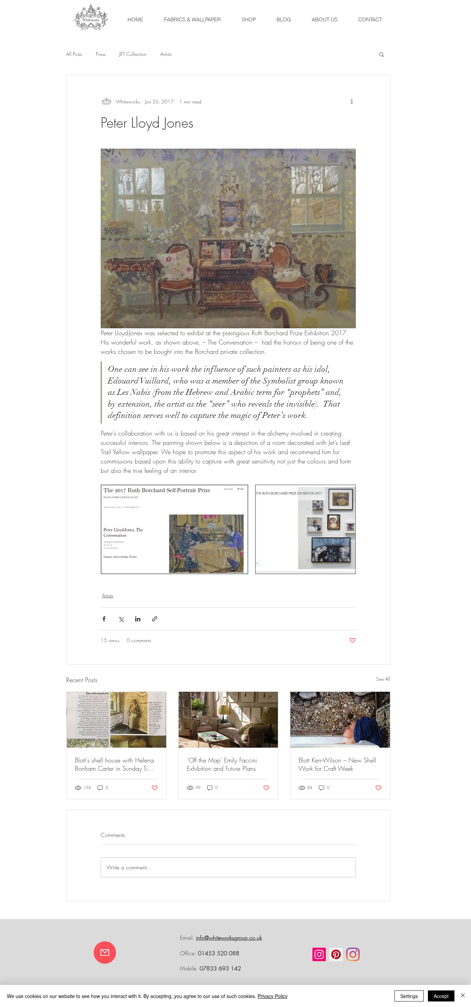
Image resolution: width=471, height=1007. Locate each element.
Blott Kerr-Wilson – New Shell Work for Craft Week (337, 764)
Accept (441, 996)
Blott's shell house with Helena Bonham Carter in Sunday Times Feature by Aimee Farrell (116, 764)
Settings (409, 996)
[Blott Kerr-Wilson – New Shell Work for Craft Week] (340, 720)
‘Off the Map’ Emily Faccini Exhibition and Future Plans (222, 764)
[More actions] (352, 101)
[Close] (463, 995)
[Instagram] (319, 954)
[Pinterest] (336, 954)
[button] (381, 54)
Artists (165, 54)
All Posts (74, 54)
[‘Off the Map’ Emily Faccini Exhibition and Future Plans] (228, 720)
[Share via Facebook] (104, 619)
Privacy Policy (273, 996)
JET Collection (133, 54)
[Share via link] (154, 619)
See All (383, 679)
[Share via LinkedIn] (137, 619)
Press (101, 54)
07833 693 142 (220, 968)
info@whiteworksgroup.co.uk (229, 937)
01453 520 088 (218, 953)
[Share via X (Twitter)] (121, 619)
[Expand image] (174, 529)
